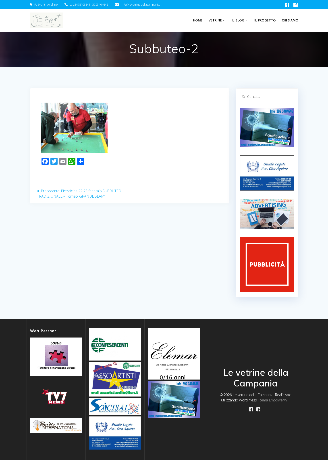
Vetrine (215, 20)
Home (198, 20)
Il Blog (238, 20)
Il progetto (265, 20)
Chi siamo (290, 20)
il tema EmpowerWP (273, 400)
